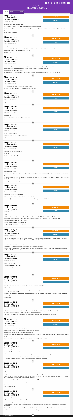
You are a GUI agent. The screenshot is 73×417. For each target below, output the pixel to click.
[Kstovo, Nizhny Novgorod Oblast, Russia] (33, 104)
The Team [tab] (12, 12)
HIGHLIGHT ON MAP (56, 17)
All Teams (36, 6)
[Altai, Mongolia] (33, 361)
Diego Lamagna (10, 15)
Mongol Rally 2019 (13, 20)
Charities (20, 12)
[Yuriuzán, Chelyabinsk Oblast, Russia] (33, 122)
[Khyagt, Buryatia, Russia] (33, 252)
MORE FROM (55, 20)
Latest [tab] (6, 12)
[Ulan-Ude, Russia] (33, 204)
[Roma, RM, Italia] (33, 35)
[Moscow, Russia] (33, 91)
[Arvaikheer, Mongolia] (33, 341)
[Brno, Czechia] (33, 55)
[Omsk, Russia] (33, 140)
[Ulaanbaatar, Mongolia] (33, 300)
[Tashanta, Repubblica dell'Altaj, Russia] (33, 415)
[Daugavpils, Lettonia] (33, 75)
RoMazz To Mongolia (36, 8)
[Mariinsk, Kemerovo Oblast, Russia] (33, 160)
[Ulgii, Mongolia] (33, 389)
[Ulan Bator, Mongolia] (33, 275)
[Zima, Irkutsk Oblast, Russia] (33, 183)
